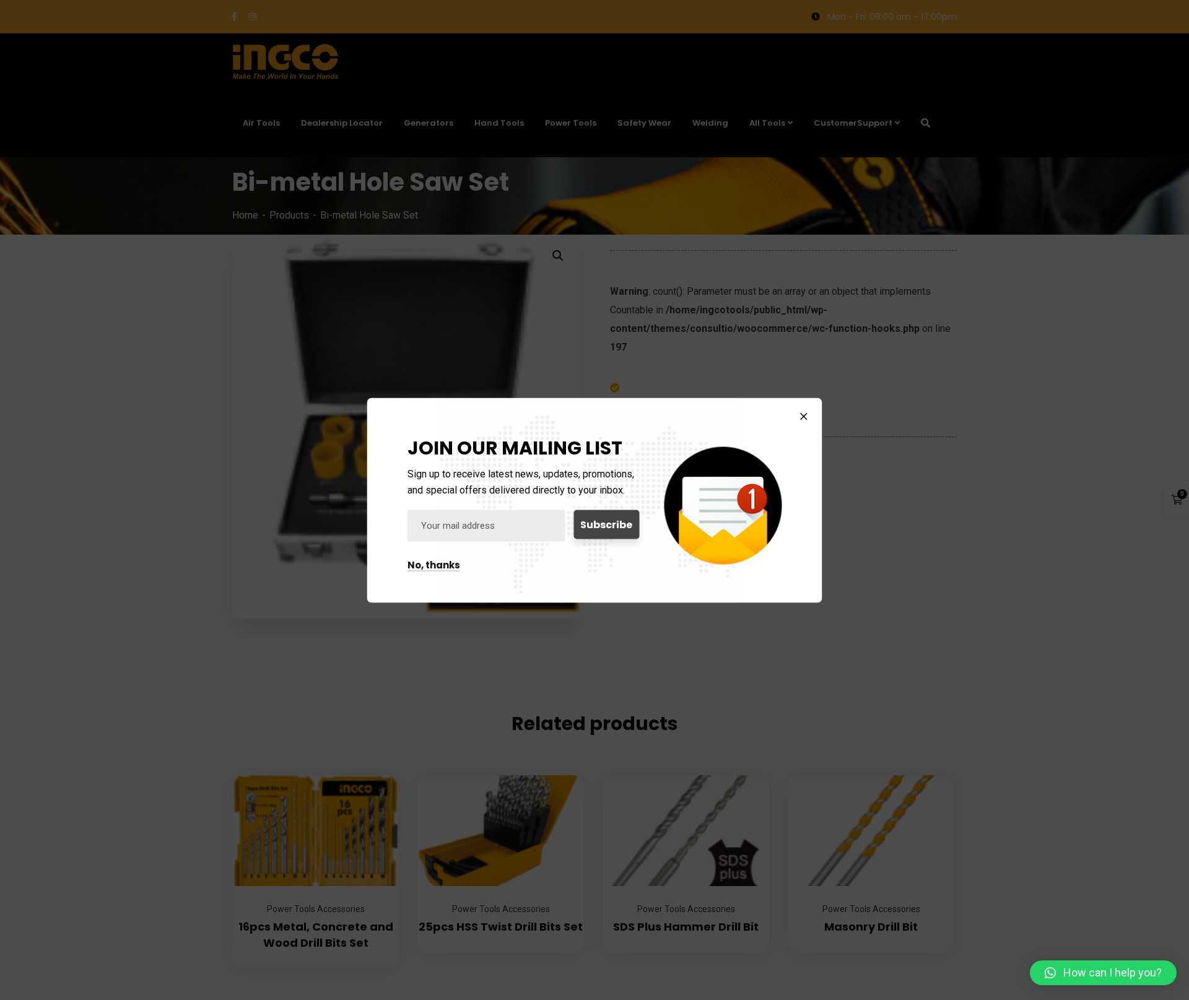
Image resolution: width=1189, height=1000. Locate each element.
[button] (1103, 972)
